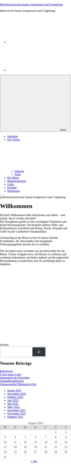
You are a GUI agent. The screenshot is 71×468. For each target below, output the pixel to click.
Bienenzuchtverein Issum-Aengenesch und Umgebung (31, 4)
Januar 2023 (14, 390)
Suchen (4, 344)
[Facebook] (34, 41)
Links (10, 184)
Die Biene (13, 177)
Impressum (13, 190)
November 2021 (16, 413)
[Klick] (38, 351)
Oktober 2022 (15, 397)
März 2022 (13, 406)
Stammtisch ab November (15, 377)
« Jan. (34, 461)
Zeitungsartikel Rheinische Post (18, 384)
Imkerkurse (6, 371)
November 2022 (16, 393)
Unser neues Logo (10, 374)
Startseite (12, 136)
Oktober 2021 (15, 416)
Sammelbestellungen (12, 380)
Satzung (19, 171)
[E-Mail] (34, 70)
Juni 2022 (13, 400)
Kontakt (12, 187)
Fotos (18, 174)
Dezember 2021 (16, 410)
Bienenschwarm (16, 181)
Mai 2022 (12, 403)
